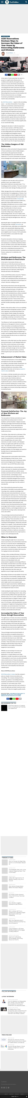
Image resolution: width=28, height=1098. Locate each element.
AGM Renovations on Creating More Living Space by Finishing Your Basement (16, 707)
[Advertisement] (14, 19)
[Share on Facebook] (6, 74)
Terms (22, 1094)
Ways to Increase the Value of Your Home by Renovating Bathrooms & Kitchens (13, 694)
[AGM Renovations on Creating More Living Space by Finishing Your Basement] (4, 708)
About (6, 1094)
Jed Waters (10, 52)
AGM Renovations (15, 693)
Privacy (17, 1094)
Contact (11, 1094)
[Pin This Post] (15, 74)
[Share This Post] (9, 74)
